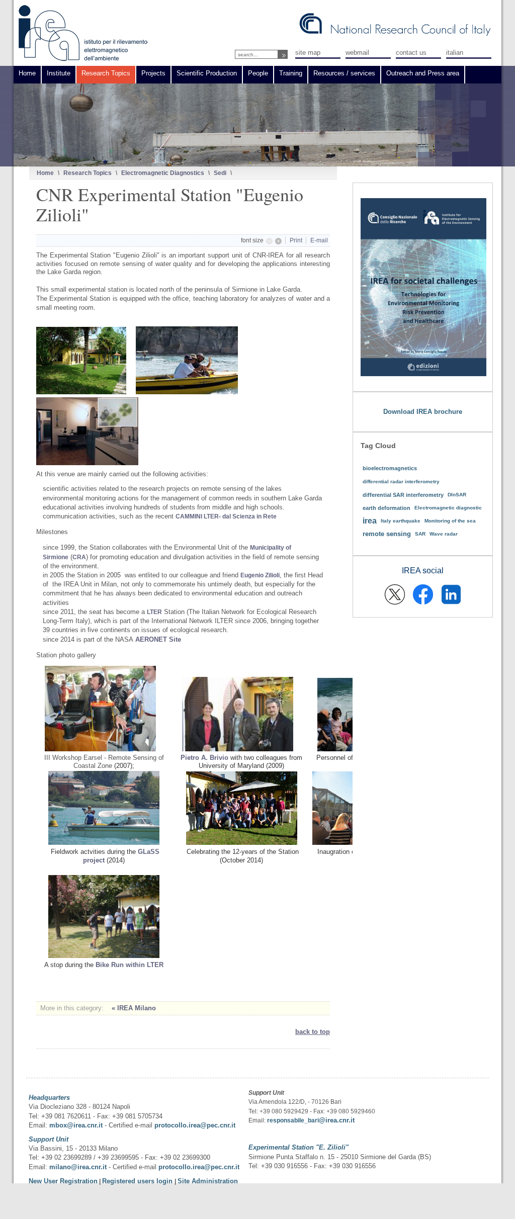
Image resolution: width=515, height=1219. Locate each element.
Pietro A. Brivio (204, 757)
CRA (79, 557)
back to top (312, 1031)
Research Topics (87, 172)
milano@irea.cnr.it (78, 1167)
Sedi (220, 172)
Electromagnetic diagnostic (448, 507)
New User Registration (63, 1181)
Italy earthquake (400, 521)
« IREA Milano (134, 1008)
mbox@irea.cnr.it (76, 1125)
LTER (154, 612)
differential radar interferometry (401, 481)
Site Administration (208, 1181)
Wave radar (444, 534)
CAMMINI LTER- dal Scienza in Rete (226, 516)
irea (370, 520)
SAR (420, 534)
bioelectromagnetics (390, 468)
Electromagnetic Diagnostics (162, 172)
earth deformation (386, 508)
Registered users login (138, 1181)
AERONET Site (158, 639)
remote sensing (387, 534)
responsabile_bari (293, 1120)
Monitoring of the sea (450, 521)
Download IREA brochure (422, 411)
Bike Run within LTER (129, 965)
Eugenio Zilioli (260, 575)
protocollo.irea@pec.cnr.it (194, 1125)
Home (45, 172)
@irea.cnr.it (337, 1120)
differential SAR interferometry (403, 495)
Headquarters (49, 1097)
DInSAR (457, 494)
